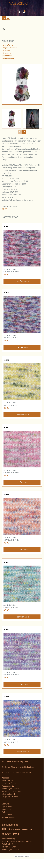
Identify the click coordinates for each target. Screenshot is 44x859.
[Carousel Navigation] (22, 132)
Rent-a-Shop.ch (24, 856)
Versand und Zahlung (10, 817)
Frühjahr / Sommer (9, 48)
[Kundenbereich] (20, 12)
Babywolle (6, 50)
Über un (5, 804)
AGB (4, 812)
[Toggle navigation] (8, 18)
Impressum (6, 809)
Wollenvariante (8, 58)
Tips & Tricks (7, 806)
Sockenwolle (7, 56)
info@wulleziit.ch (8, 794)
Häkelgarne (6, 53)
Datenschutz (7, 815)
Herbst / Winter (8, 45)
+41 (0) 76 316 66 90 (10, 797)
